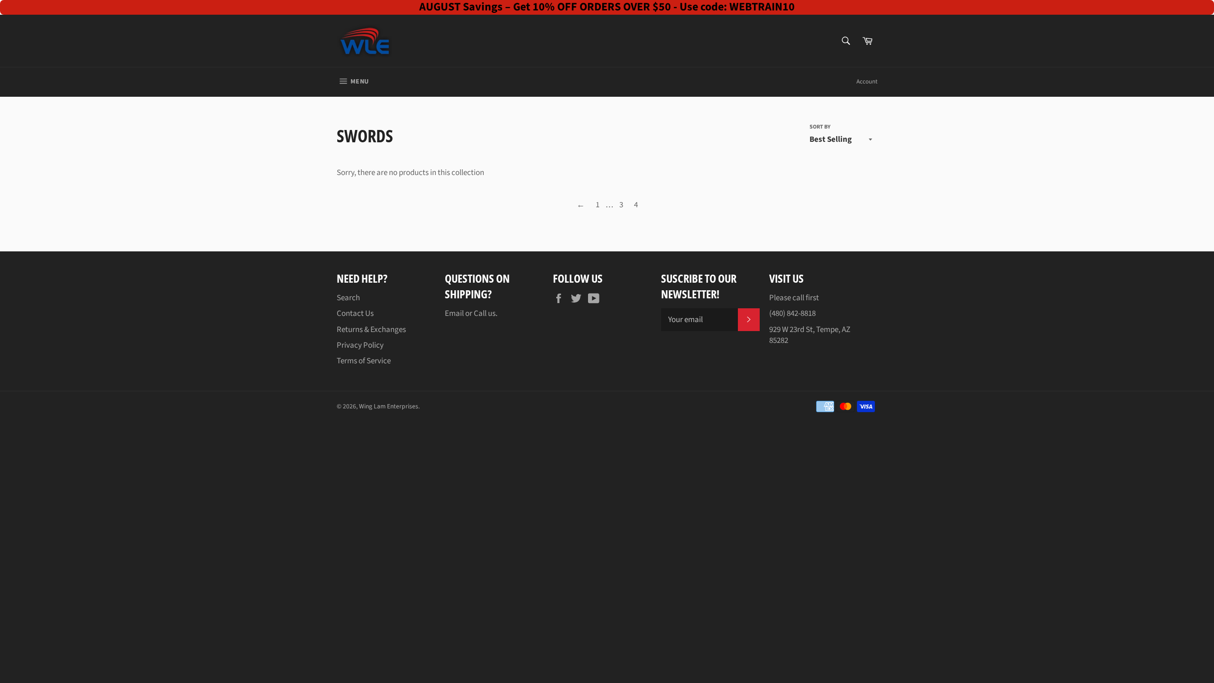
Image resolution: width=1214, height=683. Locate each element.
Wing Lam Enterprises (388, 406)
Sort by (819, 127)
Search (348, 298)
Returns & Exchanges (371, 329)
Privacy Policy (360, 345)
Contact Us (355, 313)
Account (866, 81)
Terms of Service (364, 361)
